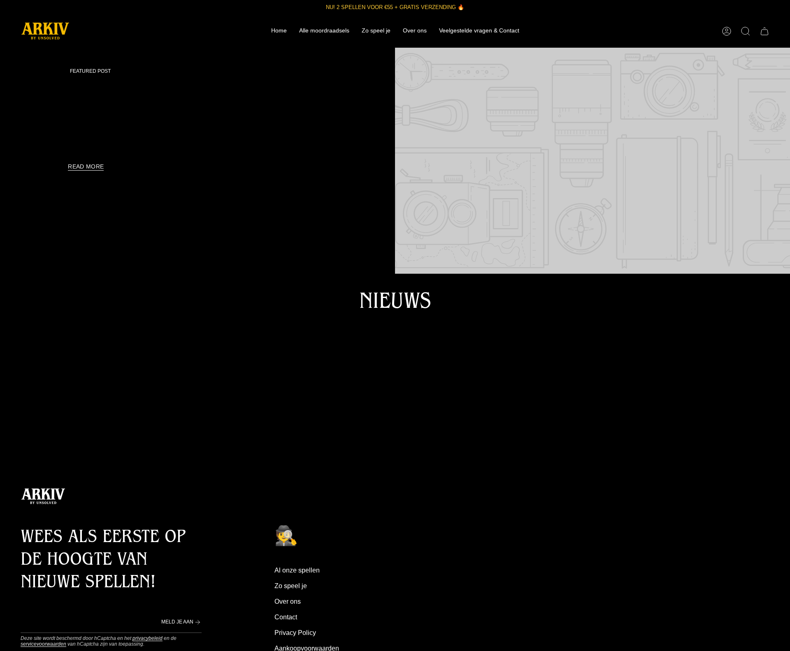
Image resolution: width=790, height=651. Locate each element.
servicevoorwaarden (43, 644)
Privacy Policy (295, 632)
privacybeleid (147, 638)
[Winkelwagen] (764, 31)
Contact (285, 617)
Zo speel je (290, 585)
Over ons (287, 601)
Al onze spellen (297, 570)
